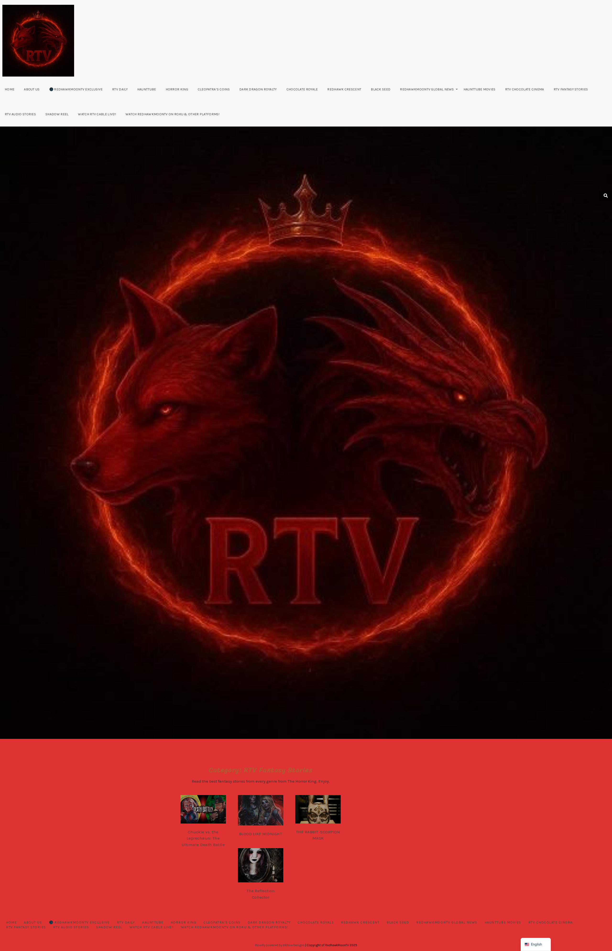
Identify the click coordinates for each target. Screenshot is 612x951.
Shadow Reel (56, 114)
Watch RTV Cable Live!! (97, 114)
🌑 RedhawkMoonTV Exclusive (76, 89)
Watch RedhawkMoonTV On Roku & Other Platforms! (172, 114)
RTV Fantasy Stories (571, 89)
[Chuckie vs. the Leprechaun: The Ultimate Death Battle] (208, 810)
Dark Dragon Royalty (258, 89)
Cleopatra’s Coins (214, 89)
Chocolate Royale (302, 89)
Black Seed (380, 89)
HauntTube (146, 89)
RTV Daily (120, 89)
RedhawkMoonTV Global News (427, 89)
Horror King (177, 89)
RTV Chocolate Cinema (524, 89)
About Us (31, 89)
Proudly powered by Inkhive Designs (280, 945)
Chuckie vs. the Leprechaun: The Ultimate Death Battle (203, 838)
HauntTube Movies (480, 89)
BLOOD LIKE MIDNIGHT (260, 833)
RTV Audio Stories (20, 114)
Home (9, 89)
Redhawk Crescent (344, 89)
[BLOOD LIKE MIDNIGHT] (265, 811)
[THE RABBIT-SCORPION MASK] (323, 810)
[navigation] (536, 944)
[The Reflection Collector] (265, 866)
